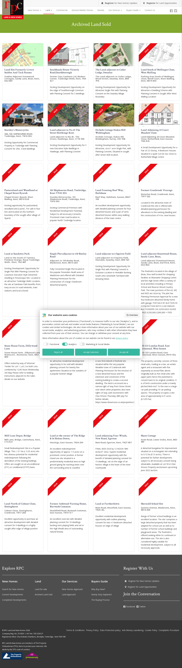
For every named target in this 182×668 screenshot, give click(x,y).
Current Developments (12, 594)
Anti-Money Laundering (132, 630)
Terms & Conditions (75, 630)
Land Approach (69, 594)
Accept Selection (91, 352)
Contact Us (150, 10)
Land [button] (48, 10)
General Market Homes (82, 10)
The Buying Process (100, 600)
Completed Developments (14, 600)
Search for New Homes (13, 589)
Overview (133, 315)
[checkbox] (50, 344)
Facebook (130, 606)
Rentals (100, 10)
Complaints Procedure (169, 630)
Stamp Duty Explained (101, 594)
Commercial (61, 10)
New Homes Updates (121, 3)
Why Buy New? (98, 589)
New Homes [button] (34, 10)
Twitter (142, 606)
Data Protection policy (110, 630)
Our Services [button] (114, 10)
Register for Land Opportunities (142, 586)
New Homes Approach (72, 589)
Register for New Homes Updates (143, 581)
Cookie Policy (151, 630)
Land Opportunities (162, 3)
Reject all (58, 352)
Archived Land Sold (43, 594)
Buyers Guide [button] (132, 10)
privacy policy (122, 338)
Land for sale (41, 589)
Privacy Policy (92, 630)
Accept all (123, 352)
